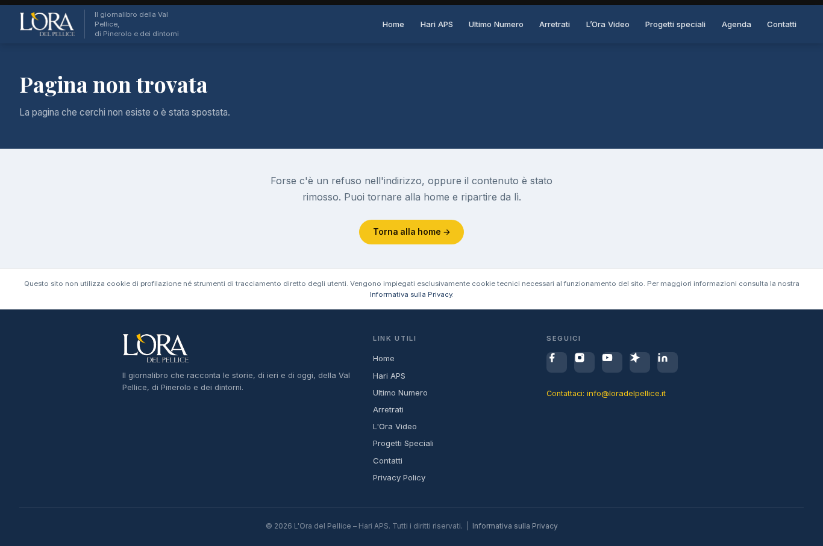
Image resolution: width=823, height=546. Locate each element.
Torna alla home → (412, 232)
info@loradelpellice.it (626, 393)
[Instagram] (584, 362)
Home (393, 24)
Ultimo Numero (496, 24)
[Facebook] (556, 362)
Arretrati (554, 24)
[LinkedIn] (667, 362)
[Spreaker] (640, 362)
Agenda (736, 24)
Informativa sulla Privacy (411, 294)
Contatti (781, 24)
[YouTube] (612, 362)
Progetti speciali (675, 24)
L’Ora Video (608, 24)
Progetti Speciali (403, 443)
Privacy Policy (399, 477)
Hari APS (437, 24)
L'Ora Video (395, 426)
